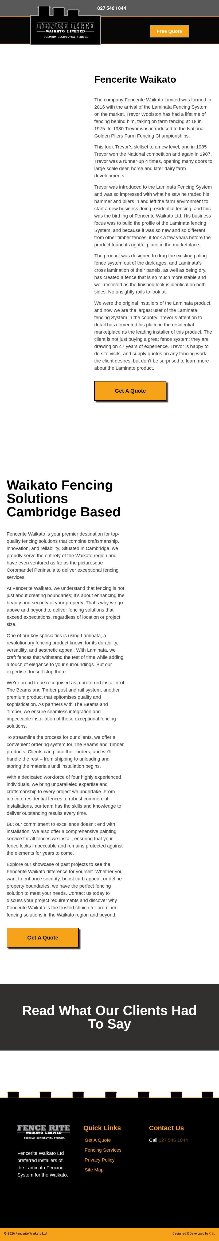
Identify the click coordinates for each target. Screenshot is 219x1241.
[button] (128, 31)
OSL (212, 1233)
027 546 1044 (173, 1140)
